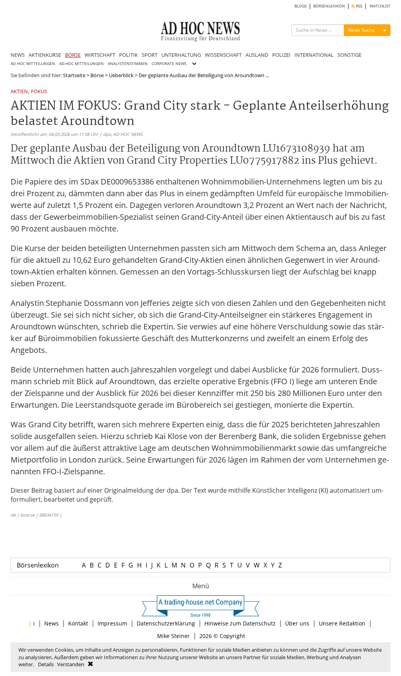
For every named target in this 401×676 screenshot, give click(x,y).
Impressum (112, 623)
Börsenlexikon (38, 565)
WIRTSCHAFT (100, 54)
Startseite (74, 75)
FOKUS (39, 92)
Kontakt (78, 623)
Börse (97, 75)
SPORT (149, 54)
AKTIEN (19, 92)
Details (46, 664)
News (51, 623)
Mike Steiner (173, 636)
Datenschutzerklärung (166, 623)
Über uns (297, 623)
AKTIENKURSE (45, 54)
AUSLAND (257, 54)
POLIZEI (281, 54)
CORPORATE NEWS (169, 63)
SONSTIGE (349, 54)
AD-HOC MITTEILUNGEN (81, 63)
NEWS (18, 54)
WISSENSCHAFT (223, 54)
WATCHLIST (380, 6)
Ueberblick (121, 75)
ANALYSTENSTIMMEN (128, 63)
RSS (358, 6)
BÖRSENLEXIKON (329, 6)
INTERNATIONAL (314, 54)
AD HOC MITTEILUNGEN (33, 63)
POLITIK (128, 54)
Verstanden (70, 664)
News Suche (361, 30)
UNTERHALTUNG (181, 54)
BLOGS (300, 6)
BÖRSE (73, 54)
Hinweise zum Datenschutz (240, 623)
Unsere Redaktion (342, 623)
